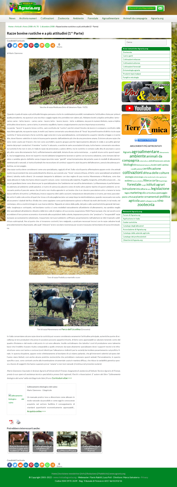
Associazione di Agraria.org (134, 229)
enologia (129, 176)
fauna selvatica (137, 181)
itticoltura (141, 188)
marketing (136, 192)
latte (149, 189)
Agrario (127, 152)
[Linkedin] (25, 45)
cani (159, 164)
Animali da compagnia (135, 18)
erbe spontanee (161, 177)
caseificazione (136, 169)
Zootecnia (63, 18)
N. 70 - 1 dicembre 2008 (44, 26)
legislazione (160, 188)
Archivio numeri (28, 18)
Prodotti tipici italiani (132, 74)
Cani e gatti (128, 56)
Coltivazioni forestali (131, 66)
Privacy (144, 477)
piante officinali (128, 197)
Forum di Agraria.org (131, 215)
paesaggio (162, 192)
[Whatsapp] (47, 45)
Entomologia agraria (131, 70)
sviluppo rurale (151, 201)
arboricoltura (144, 161)
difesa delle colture (156, 173)
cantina (165, 164)
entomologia (138, 177)
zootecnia (145, 204)
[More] (52, 45)
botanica (148, 165)
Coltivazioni (47, 18)
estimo (128, 180)
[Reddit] (20, 45)
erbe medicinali (149, 177)
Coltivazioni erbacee (131, 59)
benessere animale (162, 161)
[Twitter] (15, 45)
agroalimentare (145, 151)
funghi (143, 185)
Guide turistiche (130, 222)
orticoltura (151, 193)
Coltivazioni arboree (131, 63)
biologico (129, 164)
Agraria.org (157, 18)
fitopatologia (163, 181)
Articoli (18, 26)
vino (160, 200)
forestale (134, 184)
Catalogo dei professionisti (134, 236)
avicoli (151, 161)
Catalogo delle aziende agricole (136, 233)
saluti (142, 201)
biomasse (140, 165)
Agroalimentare (110, 18)
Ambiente (78, 18)
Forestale (93, 18)
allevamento (164, 152)
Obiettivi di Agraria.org (133, 240)
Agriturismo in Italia (131, 218)
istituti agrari (156, 184)
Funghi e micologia (131, 77)
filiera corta (150, 180)
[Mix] (42, 45)
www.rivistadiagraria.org (64, 477)
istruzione (129, 188)
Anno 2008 (27, 26)
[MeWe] (36, 45)
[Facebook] (9, 45)
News (12, 18)
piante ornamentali (147, 196)
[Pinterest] (31, 45)
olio (144, 192)
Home (10, 26)
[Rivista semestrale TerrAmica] (146, 134)
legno (127, 193)
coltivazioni (133, 172)
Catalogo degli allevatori (133, 226)
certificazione (152, 168)
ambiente (138, 155)
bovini (153, 165)
